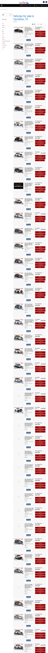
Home (2, 9)
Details (40, 31)
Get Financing (40, 33)
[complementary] (45, 650)
